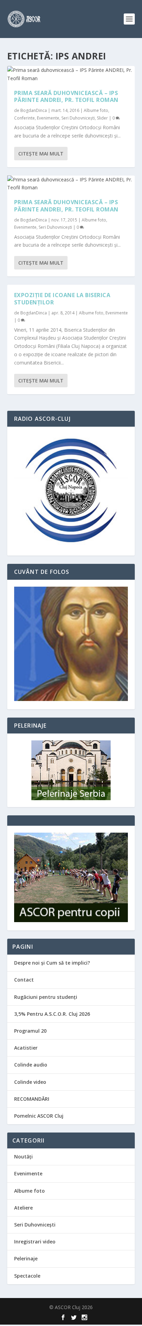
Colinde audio (30, 1064)
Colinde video (30, 1082)
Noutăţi (23, 1156)
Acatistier (26, 1047)
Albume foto (96, 110)
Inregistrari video (34, 1241)
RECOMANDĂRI (31, 1099)
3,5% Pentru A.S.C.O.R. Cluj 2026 (52, 1014)
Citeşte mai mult (40, 153)
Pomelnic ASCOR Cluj (38, 1115)
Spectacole (27, 1275)
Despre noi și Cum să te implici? (52, 962)
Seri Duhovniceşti (78, 118)
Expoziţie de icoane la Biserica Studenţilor (62, 298)
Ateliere (23, 1207)
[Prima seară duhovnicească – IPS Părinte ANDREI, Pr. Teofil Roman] (71, 74)
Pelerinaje (26, 1258)
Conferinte (24, 118)
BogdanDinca (33, 110)
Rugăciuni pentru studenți (45, 997)
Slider (102, 118)
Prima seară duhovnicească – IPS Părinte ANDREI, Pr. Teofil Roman (66, 96)
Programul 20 (30, 1030)
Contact (24, 979)
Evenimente (48, 118)
